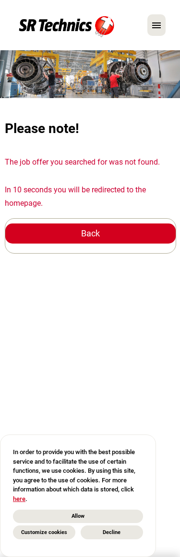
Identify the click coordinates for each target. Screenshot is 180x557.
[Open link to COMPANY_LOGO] (66, 25)
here (19, 498)
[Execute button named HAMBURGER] (156, 25)
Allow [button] (78, 516)
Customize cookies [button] (44, 532)
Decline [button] (111, 532)
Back (90, 233)
